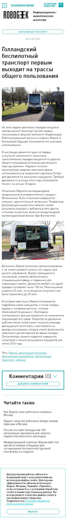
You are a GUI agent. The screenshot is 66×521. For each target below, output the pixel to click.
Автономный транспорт (33, 32)
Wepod (13, 352)
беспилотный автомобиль (18, 356)
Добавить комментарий (33, 384)
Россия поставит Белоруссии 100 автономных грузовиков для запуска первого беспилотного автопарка (27, 433)
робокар (21, 359)
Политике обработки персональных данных (28, 502)
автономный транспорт (32, 352)
